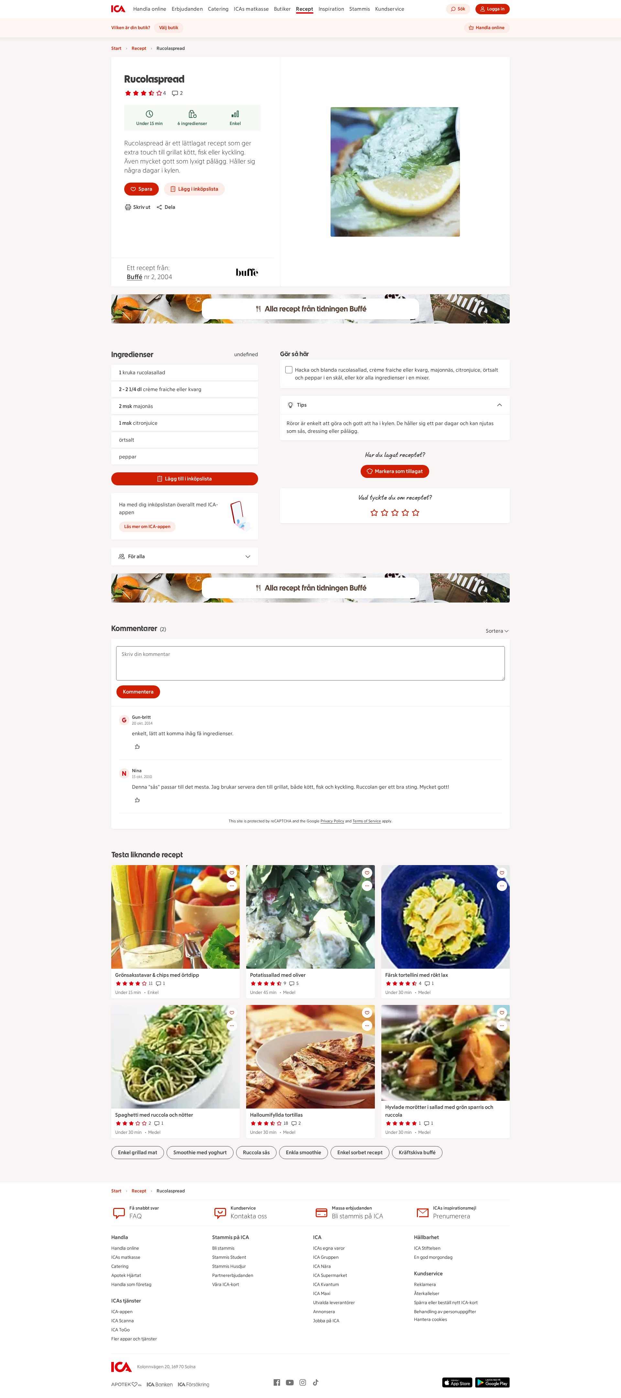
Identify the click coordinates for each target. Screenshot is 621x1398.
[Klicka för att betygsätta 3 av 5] (395, 513)
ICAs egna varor (329, 1248)
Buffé (134, 277)
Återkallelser (426, 1293)
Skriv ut (141, 207)
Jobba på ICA (326, 1321)
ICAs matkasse (251, 9)
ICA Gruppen (326, 1257)
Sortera (494, 631)
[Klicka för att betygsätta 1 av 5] (374, 513)
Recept (304, 9)
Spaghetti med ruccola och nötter (154, 1115)
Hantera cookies (430, 1319)
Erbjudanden (187, 9)
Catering (218, 9)
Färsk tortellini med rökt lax (416, 975)
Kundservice (389, 9)
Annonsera (324, 1311)
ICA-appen (122, 1311)
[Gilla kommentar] (137, 746)
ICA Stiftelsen (427, 1248)
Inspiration (331, 9)
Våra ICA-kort (225, 1284)
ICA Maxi (321, 1293)
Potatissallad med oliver (278, 975)
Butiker (282, 9)
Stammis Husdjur (229, 1266)
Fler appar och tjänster (134, 1339)
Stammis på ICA (230, 1237)
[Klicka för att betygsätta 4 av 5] (405, 513)
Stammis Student (229, 1257)
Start (116, 48)
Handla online (150, 9)
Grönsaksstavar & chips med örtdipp (157, 975)
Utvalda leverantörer (334, 1302)
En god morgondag (433, 1257)
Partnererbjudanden (232, 1275)
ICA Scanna (122, 1321)
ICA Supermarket (330, 1275)
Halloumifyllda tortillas (276, 1115)
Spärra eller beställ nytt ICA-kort (446, 1302)
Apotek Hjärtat (126, 1275)
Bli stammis (223, 1248)
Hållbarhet (426, 1237)
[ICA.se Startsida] (118, 9)
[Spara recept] (232, 873)
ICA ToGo (120, 1330)
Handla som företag (131, 1284)
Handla (119, 1237)
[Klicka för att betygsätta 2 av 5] (384, 513)
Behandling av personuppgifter (445, 1311)
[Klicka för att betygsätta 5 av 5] (415, 513)
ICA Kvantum (326, 1284)
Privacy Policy (332, 821)
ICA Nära (322, 1266)
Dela (170, 207)
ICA (317, 1237)
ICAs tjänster (126, 1301)
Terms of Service (367, 821)
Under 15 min (149, 123)
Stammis (359, 9)
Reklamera (425, 1284)
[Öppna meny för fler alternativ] (232, 886)
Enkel (235, 123)
